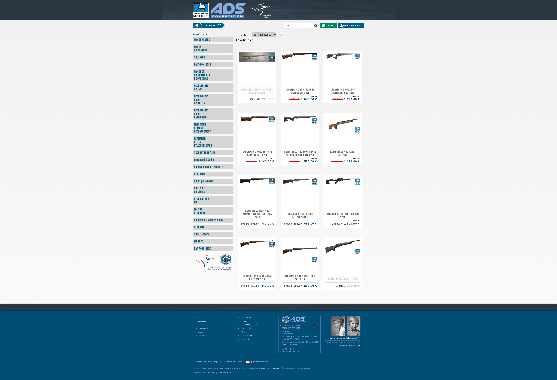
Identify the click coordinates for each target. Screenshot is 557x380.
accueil (201, 318)
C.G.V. (201, 332)
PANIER (330, 25)
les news (243, 321)
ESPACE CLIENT (352, 25)
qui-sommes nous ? (248, 325)
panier (200, 325)
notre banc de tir (247, 328)
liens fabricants (246, 336)
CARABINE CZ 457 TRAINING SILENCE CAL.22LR (300, 91)
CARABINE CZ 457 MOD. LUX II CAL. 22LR (300, 278)
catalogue (202, 321)
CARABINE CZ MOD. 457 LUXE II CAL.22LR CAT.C (257, 91)
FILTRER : (243, 35)
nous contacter (246, 318)
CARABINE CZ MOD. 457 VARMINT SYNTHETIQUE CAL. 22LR (257, 214)
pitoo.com (206, 373)
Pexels (229, 373)
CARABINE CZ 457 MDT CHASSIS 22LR (343, 216)
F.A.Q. (243, 332)
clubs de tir (244, 339)
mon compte (203, 328)
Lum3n (220, 373)
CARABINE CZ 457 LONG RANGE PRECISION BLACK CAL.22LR (300, 153)
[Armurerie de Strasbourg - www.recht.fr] (219, 9)
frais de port (203, 336)
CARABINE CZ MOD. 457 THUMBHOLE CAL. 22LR (343, 91)
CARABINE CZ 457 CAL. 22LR (343, 279)
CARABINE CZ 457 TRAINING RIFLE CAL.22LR (257, 278)
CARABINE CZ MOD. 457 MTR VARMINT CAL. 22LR (257, 153)
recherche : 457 (213, 25)
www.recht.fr (278, 368)
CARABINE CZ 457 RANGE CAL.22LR (343, 153)
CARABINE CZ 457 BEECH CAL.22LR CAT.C (300, 216)
